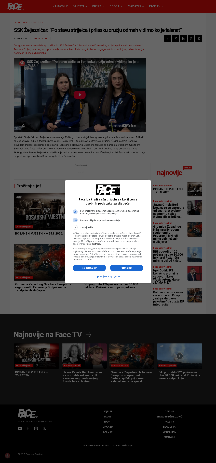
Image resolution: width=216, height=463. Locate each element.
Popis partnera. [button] (93, 243)
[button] (108, 227)
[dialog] (108, 231)
